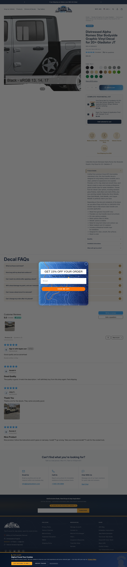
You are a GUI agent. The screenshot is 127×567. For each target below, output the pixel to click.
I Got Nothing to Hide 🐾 (21, 563)
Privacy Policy (92, 559)
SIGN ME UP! (64, 289)
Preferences (54, 563)
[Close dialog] (86, 264)
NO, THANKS (63, 295)
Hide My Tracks (40, 563)
